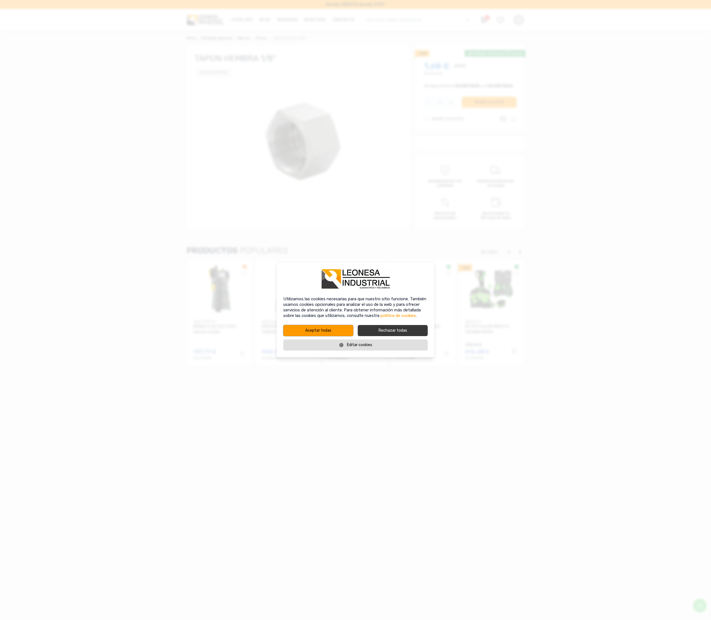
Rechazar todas (393, 330)
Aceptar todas (318, 330)
